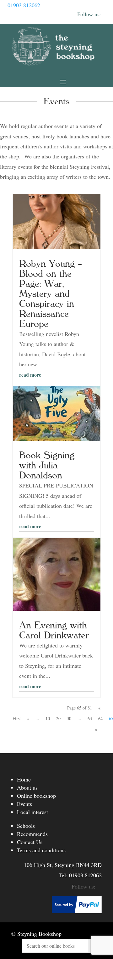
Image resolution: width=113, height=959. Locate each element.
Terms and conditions (41, 850)
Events (24, 803)
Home (24, 779)
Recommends (32, 834)
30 (69, 718)
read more (30, 374)
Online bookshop (36, 795)
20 (58, 718)
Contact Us (29, 842)
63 (90, 718)
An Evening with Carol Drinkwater (54, 630)
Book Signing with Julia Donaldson (46, 465)
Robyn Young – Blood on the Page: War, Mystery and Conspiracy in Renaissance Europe (50, 294)
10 (48, 718)
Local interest (32, 812)
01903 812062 (24, 5)
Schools (26, 825)
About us (27, 787)
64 (100, 718)
